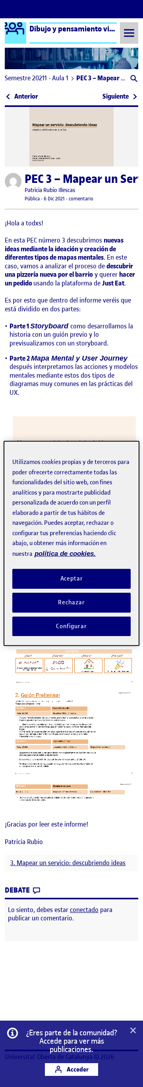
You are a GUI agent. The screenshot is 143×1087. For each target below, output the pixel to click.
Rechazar (71, 602)
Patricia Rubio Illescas (50, 190)
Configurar (71, 626)
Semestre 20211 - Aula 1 (36, 78)
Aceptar (71, 578)
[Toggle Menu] (129, 33)
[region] (71, 543)
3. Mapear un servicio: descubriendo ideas (68, 863)
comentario (81, 198)
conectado (84, 909)
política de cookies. (65, 553)
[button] (133, 79)
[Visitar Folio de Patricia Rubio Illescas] (13, 181)
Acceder (77, 1069)
